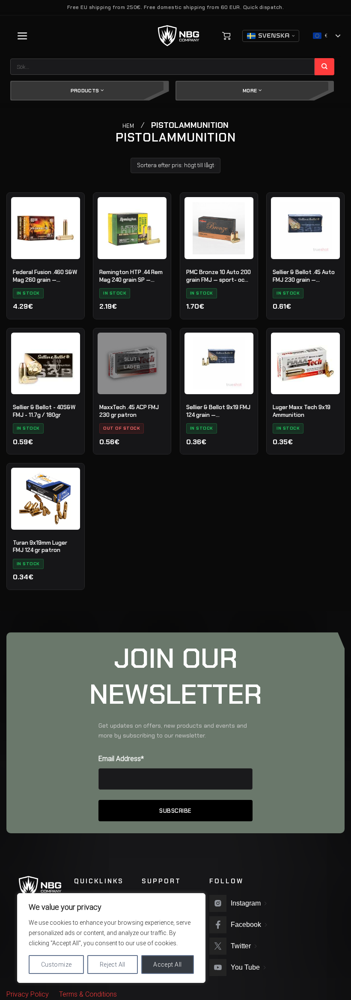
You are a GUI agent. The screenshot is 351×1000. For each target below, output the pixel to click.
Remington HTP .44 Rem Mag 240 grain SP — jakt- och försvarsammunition (131, 276)
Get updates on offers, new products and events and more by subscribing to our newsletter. (172, 730)
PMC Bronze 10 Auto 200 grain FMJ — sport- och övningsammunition (218, 276)
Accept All (167, 964)
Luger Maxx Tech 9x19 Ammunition (301, 411)
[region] (111, 938)
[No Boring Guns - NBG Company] (178, 35)
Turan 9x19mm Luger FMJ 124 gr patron (40, 546)
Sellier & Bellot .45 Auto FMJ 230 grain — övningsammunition (304, 276)
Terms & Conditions (88, 994)
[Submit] (325, 66)
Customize (56, 964)
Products (86, 90)
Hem (128, 126)
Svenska (273, 36)
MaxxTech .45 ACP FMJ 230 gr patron (129, 411)
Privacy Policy (27, 994)
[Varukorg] (226, 35)
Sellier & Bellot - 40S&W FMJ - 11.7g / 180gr (44, 411)
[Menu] (22, 36)
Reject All (112, 964)
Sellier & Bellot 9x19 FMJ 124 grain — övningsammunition (218, 411)
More (251, 90)
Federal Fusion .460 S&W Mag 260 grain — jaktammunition (45, 276)
